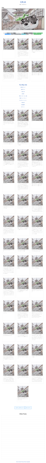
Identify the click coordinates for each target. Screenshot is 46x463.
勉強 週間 (23, 104)
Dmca (17, 461)
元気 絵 (23, 2)
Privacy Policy (23, 461)
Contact (19, 461)
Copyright (28, 461)
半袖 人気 (23, 91)
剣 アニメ (23, 106)
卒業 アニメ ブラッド (23, 98)
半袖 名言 (23, 102)
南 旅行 (23, 93)
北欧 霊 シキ (23, 89)
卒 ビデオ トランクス (23, 100)
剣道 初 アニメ (23, 87)
